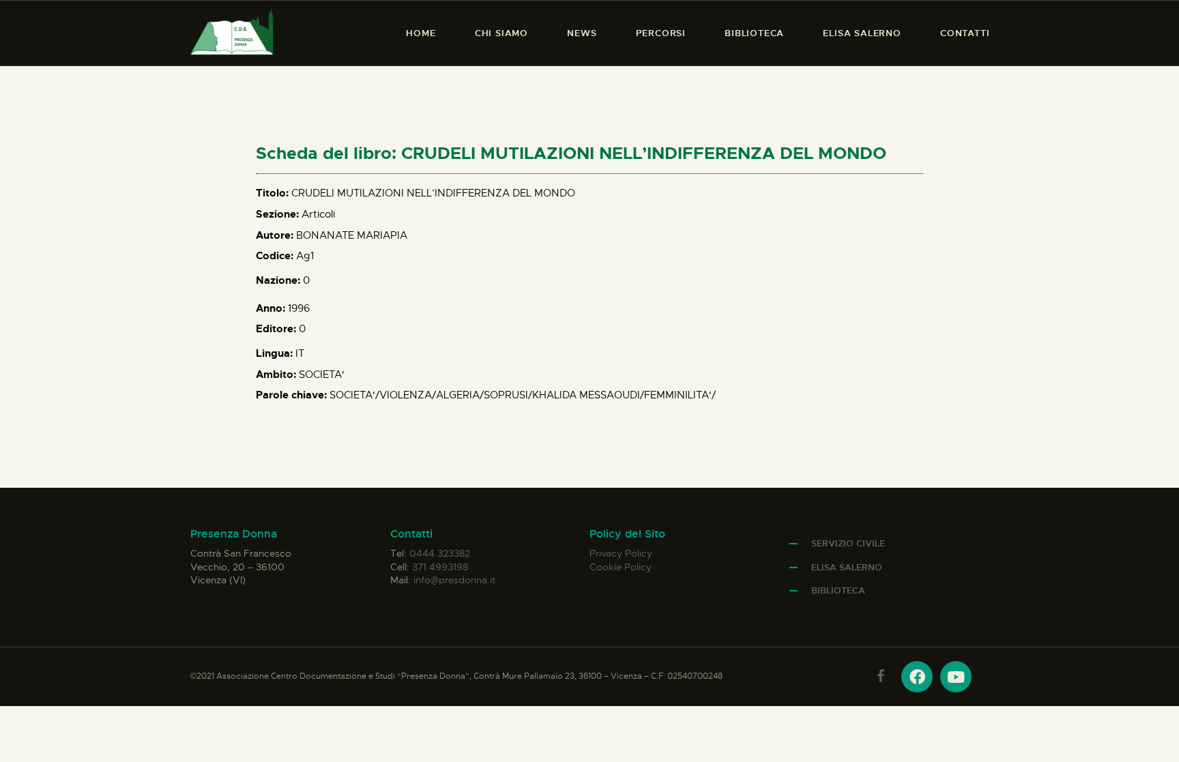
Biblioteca (838, 590)
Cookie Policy (621, 567)
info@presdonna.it (454, 580)
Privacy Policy (621, 553)
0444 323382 (439, 553)
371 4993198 (440, 567)
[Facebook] (917, 676)
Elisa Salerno (846, 567)
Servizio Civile (848, 543)
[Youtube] (956, 676)
